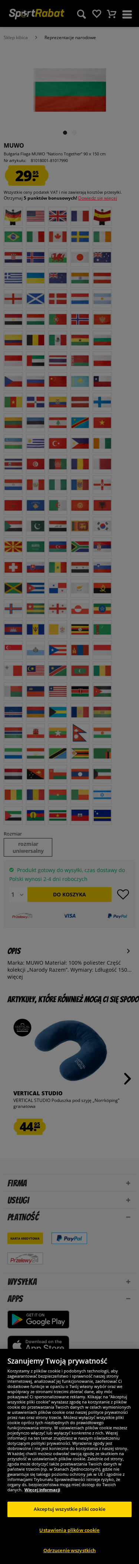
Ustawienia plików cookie (69, 1530)
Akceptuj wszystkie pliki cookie (69, 1509)
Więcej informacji (42, 1489)
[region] (69, 1456)
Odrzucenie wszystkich (69, 1550)
